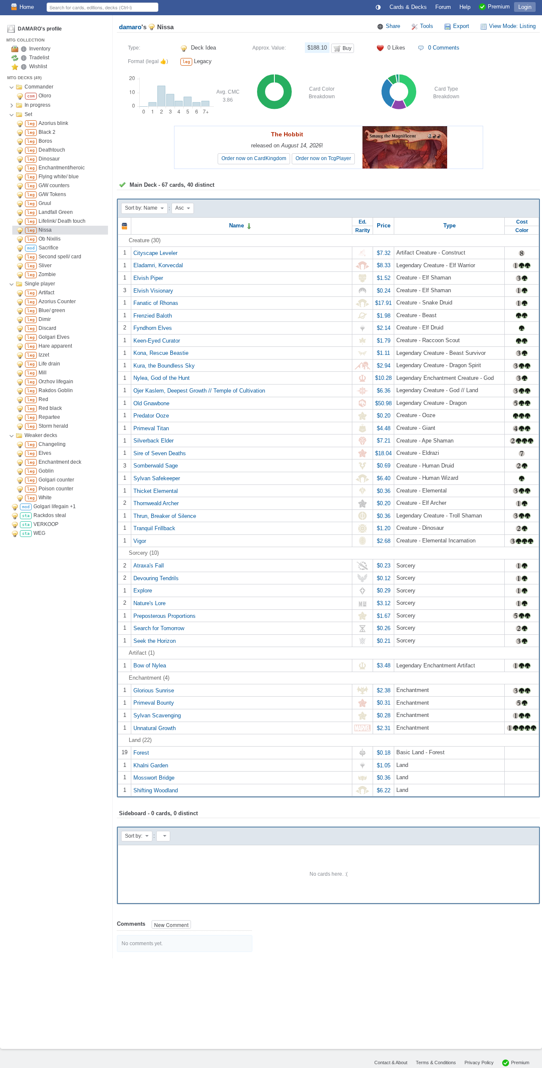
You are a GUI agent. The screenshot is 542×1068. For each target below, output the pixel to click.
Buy (347, 48)
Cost (522, 221)
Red (43, 399)
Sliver (45, 265)
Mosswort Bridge (153, 778)
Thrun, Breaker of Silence (164, 515)
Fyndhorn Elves (152, 328)
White (45, 498)
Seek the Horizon (154, 640)
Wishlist (38, 66)
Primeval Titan (151, 428)
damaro (130, 26)
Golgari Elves (54, 337)
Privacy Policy (479, 1062)
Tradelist (39, 58)
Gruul (45, 203)
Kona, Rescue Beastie (160, 353)
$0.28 (383, 715)
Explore (142, 590)
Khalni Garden (150, 765)
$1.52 (383, 278)
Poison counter (56, 489)
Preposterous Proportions (164, 615)
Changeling (52, 444)
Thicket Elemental (155, 490)
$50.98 (383, 403)
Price (383, 225)
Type (449, 225)
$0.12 (383, 578)
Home (26, 7)
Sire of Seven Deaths (159, 453)
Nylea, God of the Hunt (161, 378)
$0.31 (383, 703)
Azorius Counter (57, 301)
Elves (45, 453)
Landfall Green (56, 212)
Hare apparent (55, 346)
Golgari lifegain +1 (54, 506)
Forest (141, 753)
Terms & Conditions (436, 1062)
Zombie (47, 274)
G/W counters (54, 185)
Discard (47, 328)
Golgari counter (56, 480)
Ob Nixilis (50, 239)
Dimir (45, 319)
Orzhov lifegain (56, 382)
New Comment (171, 924)
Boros (45, 141)
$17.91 (383, 303)
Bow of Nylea (149, 665)
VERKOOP (45, 524)
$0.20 (383, 415)
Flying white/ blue (59, 177)
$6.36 (383, 390)
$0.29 (383, 590)
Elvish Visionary (153, 290)
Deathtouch (52, 150)
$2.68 (383, 540)
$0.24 (383, 290)
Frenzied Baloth (152, 315)
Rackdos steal (49, 515)
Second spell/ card (60, 257)
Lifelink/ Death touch (62, 221)
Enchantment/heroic (62, 168)
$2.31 (383, 728)
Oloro (45, 96)
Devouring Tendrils (156, 578)
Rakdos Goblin (56, 390)
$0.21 (383, 640)
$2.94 (383, 365)
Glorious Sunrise (153, 690)
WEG (39, 533)
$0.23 (383, 565)
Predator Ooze (151, 415)
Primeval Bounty (153, 703)
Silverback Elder (153, 440)
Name (237, 225)
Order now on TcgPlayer (323, 158)
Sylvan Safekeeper (156, 478)
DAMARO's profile (40, 29)
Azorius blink (53, 123)
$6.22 (383, 790)
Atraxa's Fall (148, 565)
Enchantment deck (60, 462)
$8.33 (383, 265)
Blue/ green (52, 310)
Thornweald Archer (156, 503)
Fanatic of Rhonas (155, 303)
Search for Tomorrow (158, 628)
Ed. (362, 221)
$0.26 (383, 628)
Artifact (46, 293)
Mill (43, 373)
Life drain (49, 364)
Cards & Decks (408, 7)
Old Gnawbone (151, 403)
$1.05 (383, 765)
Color (521, 230)
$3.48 (383, 665)
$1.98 (383, 315)
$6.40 (383, 478)
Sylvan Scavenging (157, 715)
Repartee (49, 417)
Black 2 (47, 132)
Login (524, 7)
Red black (50, 408)
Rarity (362, 230)
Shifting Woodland (155, 790)
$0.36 (383, 490)
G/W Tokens (52, 194)
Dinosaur (49, 159)
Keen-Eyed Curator (156, 340)
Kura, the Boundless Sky (164, 365)
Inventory (39, 49)
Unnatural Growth (154, 728)
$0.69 (383, 465)
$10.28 (383, 378)
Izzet (44, 355)
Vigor (139, 540)
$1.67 (383, 615)
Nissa (45, 230)
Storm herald (53, 426)
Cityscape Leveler (155, 252)
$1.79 (383, 340)
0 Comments (443, 47)
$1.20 (383, 528)
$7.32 (383, 252)
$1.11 (383, 353)
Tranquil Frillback (154, 528)
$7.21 (383, 440)
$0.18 (383, 753)
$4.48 (383, 428)
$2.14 (383, 328)
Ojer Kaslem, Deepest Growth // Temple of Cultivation (199, 390)
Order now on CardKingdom (253, 158)
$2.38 (383, 690)
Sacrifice (48, 248)
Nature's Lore (149, 603)
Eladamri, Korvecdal (158, 265)
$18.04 (383, 453)
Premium (520, 1062)
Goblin (46, 471)
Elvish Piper (148, 278)
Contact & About (390, 1062)
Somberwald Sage (155, 465)
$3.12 (383, 603)
